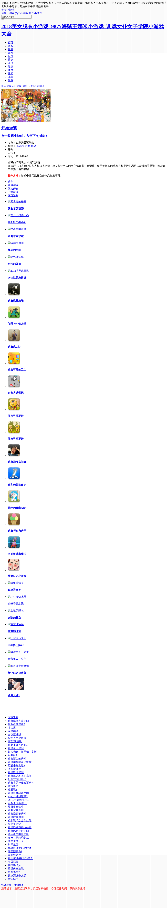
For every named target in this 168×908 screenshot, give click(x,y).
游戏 (19, 86)
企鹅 (27, 146)
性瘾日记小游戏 (17, 575)
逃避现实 (13, 789)
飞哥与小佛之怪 (17, 323)
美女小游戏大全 (8, 86)
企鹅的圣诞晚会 (37, 86)
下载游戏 (13, 192)
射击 (10, 56)
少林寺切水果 (16, 603)
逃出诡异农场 (16, 300)
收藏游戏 (13, 185)
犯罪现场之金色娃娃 (20, 820)
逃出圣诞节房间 (17, 813)
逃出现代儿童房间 (18, 720)
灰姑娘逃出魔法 (17, 553)
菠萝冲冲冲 (14, 631)
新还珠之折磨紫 (17, 672)
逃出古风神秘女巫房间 (21, 782)
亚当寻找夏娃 (16, 415)
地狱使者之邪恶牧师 (20, 848)
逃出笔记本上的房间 (20, 775)
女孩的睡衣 (14, 617)
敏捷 (10, 66)
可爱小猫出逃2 (16, 765)
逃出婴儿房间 (16, 772)
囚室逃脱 (13, 717)
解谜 (10, 80)
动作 (10, 63)
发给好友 (13, 188)
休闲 (10, 73)
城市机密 (13, 786)
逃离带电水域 (16, 236)
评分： (12, 149)
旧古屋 (12, 727)
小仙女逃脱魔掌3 (18, 796)
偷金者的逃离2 (16, 724)
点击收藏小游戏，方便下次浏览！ (24, 136)
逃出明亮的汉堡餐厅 (20, 762)
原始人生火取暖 (17, 738)
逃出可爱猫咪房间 (18, 793)
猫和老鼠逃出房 (17, 484)
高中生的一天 (16, 841)
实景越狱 (13, 731)
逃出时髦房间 (16, 817)
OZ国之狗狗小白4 (18, 799)
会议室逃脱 (14, 734)
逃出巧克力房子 (17, 530)
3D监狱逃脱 (15, 741)
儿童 (10, 76)
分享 (10, 181)
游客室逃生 (14, 769)
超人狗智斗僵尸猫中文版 (22, 751)
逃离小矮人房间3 (18, 744)
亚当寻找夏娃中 (17, 438)
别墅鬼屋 (13, 844)
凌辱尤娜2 (14, 695)
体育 (10, 70)
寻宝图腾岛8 (15, 851)
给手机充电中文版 (18, 834)
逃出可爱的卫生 (17, 369)
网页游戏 (13, 195)
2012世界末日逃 (17, 277)
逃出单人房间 (16, 748)
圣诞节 (20, 146)
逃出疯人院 (14, 346)
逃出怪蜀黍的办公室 (20, 827)
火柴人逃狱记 (16, 392)
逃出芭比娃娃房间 (18, 830)
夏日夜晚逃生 (16, 806)
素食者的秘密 (16, 208)
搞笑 (10, 59)
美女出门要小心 (17, 222)
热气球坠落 (14, 263)
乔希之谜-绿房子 (17, 803)
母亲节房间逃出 (17, 779)
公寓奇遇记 (14, 824)
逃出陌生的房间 (17, 758)
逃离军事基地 (16, 810)
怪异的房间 (14, 250)
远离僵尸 (13, 755)
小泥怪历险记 (16, 645)
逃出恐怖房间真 (17, 461)
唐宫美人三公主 (17, 659)
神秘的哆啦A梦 (17, 507)
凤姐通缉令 (14, 589)
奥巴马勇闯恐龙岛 (18, 837)
